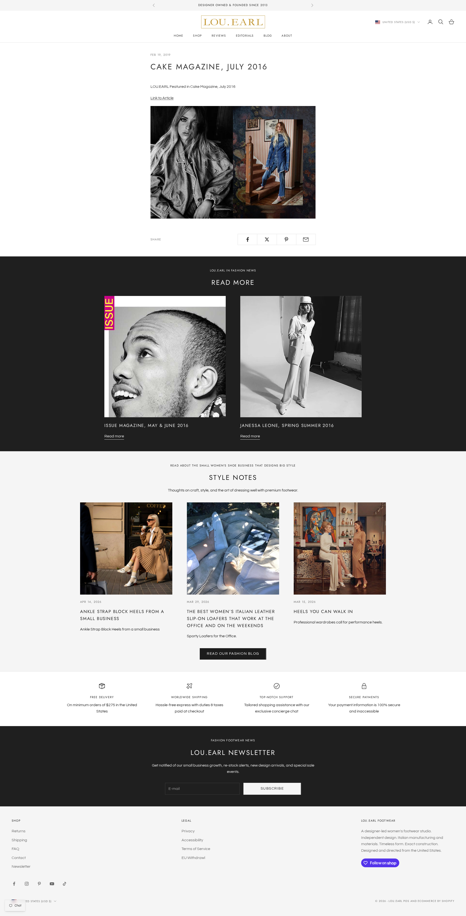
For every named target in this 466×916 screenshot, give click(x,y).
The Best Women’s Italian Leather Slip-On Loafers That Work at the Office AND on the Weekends (231, 618)
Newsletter (21, 866)
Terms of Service (196, 849)
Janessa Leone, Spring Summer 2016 (287, 425)
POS (406, 901)
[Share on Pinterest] (286, 239)
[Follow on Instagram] (26, 883)
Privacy (188, 831)
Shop (197, 35)
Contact (19, 858)
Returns (18, 831)
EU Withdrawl (193, 858)
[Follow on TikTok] (64, 883)
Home (178, 35)
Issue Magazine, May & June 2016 (146, 425)
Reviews (219, 35)
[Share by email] (306, 239)
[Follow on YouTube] (52, 883)
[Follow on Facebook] (14, 883)
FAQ (15, 849)
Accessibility (192, 840)
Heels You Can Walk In (323, 611)
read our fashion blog (233, 653)
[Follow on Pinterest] (39, 883)
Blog (268, 35)
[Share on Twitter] (266, 239)
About (287, 35)
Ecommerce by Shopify (436, 901)
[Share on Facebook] (247, 239)
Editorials (245, 35)
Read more (114, 436)
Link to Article (162, 98)
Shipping (19, 840)
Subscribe (272, 788)
